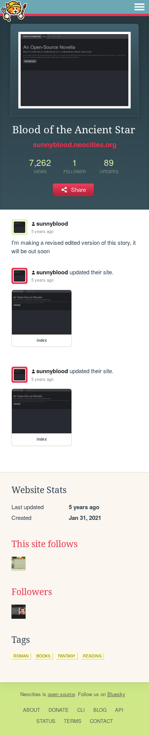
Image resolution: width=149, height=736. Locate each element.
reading (92, 656)
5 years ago (42, 231)
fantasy (66, 656)
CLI (81, 709)
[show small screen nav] (139, 7)
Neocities (30, 694)
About (31, 709)
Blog (100, 709)
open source (61, 694)
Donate (59, 709)
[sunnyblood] (19, 275)
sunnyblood (52, 223)
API (119, 709)
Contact (101, 721)
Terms (72, 721)
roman (21, 656)
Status (45, 721)
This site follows (44, 544)
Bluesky (116, 694)
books (43, 656)
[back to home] (14, 11)
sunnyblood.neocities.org (75, 144)
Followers (31, 592)
